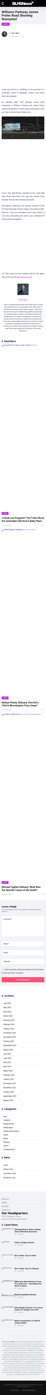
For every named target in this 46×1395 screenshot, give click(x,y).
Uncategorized (9, 1149)
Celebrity (6, 1120)
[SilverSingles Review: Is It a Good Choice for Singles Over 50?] (8, 1306)
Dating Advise (8, 1124)
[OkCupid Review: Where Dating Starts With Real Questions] (8, 1228)
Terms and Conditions (29, 1390)
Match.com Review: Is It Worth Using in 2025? (27, 1322)
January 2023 (8, 1079)
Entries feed (8, 1169)
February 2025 (9, 1020)
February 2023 (9, 1075)
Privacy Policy (14, 1390)
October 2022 (8, 1092)
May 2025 (7, 1007)
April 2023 (7, 1066)
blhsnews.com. (26, 277)
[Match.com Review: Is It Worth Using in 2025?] (8, 1320)
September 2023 (10, 1045)
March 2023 (8, 1071)
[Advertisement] (23, 62)
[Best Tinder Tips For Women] (8, 1267)
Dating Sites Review (11, 1131)
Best (5, 1116)
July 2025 (7, 1003)
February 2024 (9, 1024)
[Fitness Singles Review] (8, 1241)
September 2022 (10, 1096)
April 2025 (7, 1012)
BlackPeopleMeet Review (25, 1295)
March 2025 (8, 1016)
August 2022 (8, 1100)
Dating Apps (8, 1127)
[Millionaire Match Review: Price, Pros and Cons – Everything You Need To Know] (8, 1280)
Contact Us (6, 1210)
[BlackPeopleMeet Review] (8, 1295)
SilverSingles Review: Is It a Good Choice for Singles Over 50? (29, 1309)
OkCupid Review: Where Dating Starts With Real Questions (28, 1230)
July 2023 (7, 1054)
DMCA (4, 1202)
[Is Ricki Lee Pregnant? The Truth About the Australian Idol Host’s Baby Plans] (23, 430)
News (5, 24)
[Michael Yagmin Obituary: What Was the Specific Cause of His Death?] (23, 799)
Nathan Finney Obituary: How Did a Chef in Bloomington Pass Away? (20, 704)
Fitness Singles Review (24, 1242)
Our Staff (5, 1206)
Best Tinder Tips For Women (27, 1269)
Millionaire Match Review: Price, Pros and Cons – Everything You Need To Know (28, 1284)
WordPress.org (9, 1178)
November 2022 (9, 1088)
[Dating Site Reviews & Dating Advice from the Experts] (23, 3)
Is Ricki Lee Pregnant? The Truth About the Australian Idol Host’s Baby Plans (23, 519)
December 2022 (9, 1083)
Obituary (6, 1142)
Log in (5, 1165)
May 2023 (7, 1062)
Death (5, 1135)
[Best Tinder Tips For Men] (8, 1254)
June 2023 (7, 1058)
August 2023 (8, 1050)
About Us (5, 1199)
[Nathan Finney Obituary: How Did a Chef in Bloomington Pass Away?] (23, 614)
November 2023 (9, 1037)
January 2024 (8, 1029)
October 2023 (8, 1041)
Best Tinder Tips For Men (25, 1255)
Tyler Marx (15, 33)
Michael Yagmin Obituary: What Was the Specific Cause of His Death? (21, 889)
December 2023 (9, 1033)
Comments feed (9, 1173)
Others (6, 1146)
